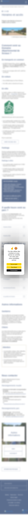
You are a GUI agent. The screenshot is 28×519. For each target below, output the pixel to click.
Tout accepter (14, 264)
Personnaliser (14, 270)
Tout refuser (14, 267)
